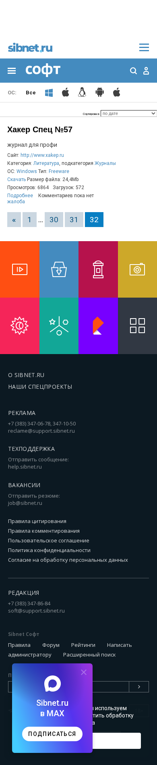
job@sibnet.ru (25, 503)
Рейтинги (83, 644)
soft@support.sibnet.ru (36, 610)
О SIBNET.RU (26, 375)
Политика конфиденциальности (49, 550)
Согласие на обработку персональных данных (68, 559)
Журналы (105, 163)
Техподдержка (31, 448)
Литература (46, 163)
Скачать (16, 179)
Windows (27, 171)
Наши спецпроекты (40, 386)
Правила (19, 644)
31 (74, 219)
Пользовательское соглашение (48, 540)
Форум (51, 644)
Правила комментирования (44, 530)
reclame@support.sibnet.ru (41, 430)
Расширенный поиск (89, 654)
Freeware (59, 171)
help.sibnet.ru (25, 466)
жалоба (16, 201)
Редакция (23, 592)
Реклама (21, 413)
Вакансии (24, 485)
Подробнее (20, 195)
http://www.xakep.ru (42, 155)
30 (54, 219)
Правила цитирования (37, 521)
